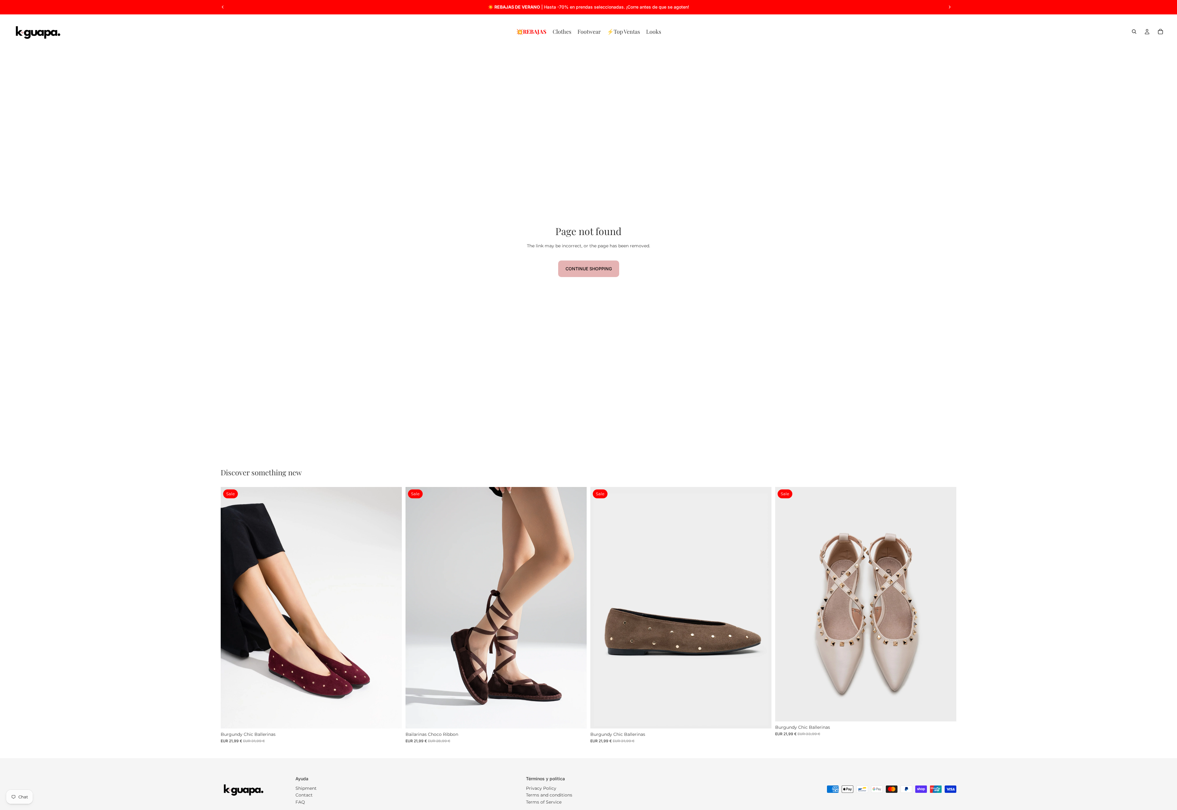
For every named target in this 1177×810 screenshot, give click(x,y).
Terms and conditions (549, 795)
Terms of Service (544, 802)
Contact (304, 795)
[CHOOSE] (392, 718)
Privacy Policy (541, 788)
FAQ (300, 802)
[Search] (1134, 31)
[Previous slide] (223, 7)
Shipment (306, 788)
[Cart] (1160, 31)
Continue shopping (589, 268)
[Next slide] (949, 7)
